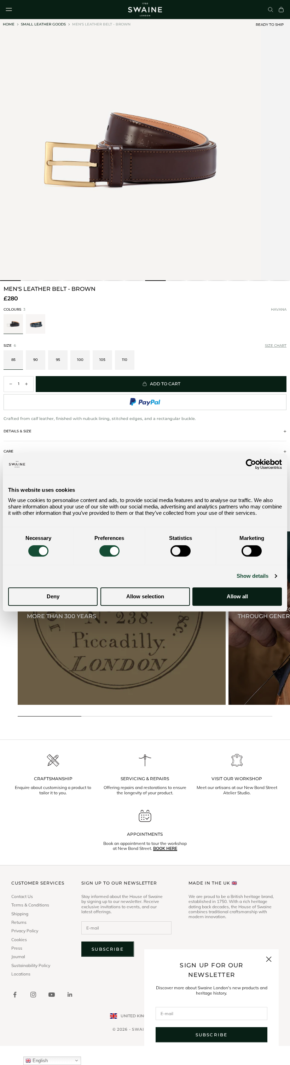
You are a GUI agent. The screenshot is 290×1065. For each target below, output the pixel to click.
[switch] (109, 551)
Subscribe (211, 1034)
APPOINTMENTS (145, 834)
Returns (19, 922)
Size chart (275, 345)
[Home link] (145, 9)
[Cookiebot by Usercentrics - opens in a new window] (251, 464)
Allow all (237, 596)
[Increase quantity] (26, 384)
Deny (53, 596)
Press (16, 948)
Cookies (19, 939)
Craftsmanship (53, 778)
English (39, 1060)
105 (102, 359)
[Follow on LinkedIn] (70, 994)
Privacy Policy (24, 930)
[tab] (10, 280)
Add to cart (165, 383)
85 (13, 359)
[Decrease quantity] (10, 384)
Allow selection (145, 596)
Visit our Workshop (236, 778)
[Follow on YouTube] (51, 994)
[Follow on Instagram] (33, 994)
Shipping (19, 913)
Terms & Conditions (30, 905)
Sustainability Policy (30, 965)
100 (80, 359)
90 (35, 359)
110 (124, 359)
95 (58, 359)
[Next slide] (282, 325)
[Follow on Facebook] (14, 994)
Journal (18, 956)
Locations (20, 974)
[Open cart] (281, 9)
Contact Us (22, 896)
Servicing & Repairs (145, 778)
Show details (252, 576)
